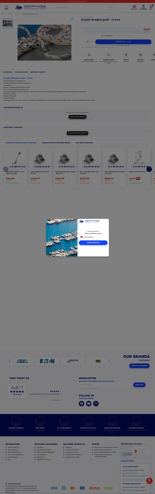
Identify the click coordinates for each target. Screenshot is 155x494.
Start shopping (93, 242)
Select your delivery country (93, 233)
